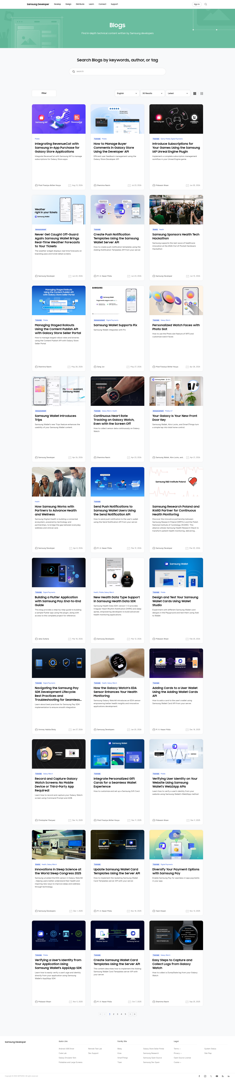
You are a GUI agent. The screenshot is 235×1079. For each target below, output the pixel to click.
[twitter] (211, 1076)
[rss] (222, 1076)
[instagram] (205, 1076)
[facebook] (199, 1076)
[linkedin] (228, 1076)
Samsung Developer (15, 1042)
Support (114, 4)
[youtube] (216, 1076)
